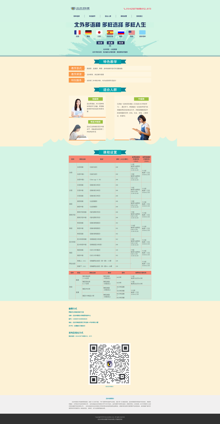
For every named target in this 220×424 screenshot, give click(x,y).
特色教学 (92, 16)
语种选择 (76, 16)
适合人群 (108, 16)
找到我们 (139, 16)
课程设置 (124, 16)
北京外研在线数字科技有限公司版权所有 (110, 419)
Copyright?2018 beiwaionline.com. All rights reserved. (110, 417)
